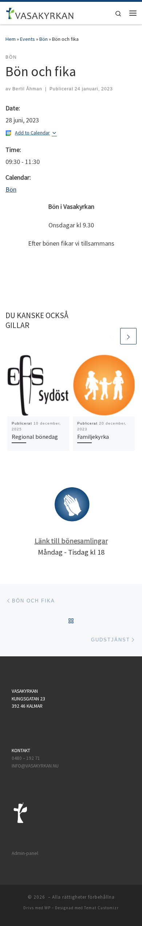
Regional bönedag (35, 436)
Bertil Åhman (27, 88)
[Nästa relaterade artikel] (128, 336)
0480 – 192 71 (26, 758)
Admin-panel (25, 853)
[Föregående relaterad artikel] (111, 336)
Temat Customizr (101, 907)
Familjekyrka (93, 436)
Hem (10, 39)
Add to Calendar (32, 132)
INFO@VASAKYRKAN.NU (35, 766)
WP (47, 907)
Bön (43, 39)
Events (27, 39)
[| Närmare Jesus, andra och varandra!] (39, 12)
